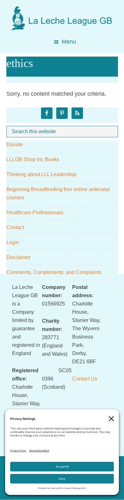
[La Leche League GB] (62, 12)
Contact (15, 227)
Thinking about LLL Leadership (41, 174)
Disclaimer (18, 257)
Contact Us (84, 378)
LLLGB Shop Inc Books (32, 159)
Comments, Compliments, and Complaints (53, 272)
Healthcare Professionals (34, 212)
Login (12, 242)
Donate (14, 144)
